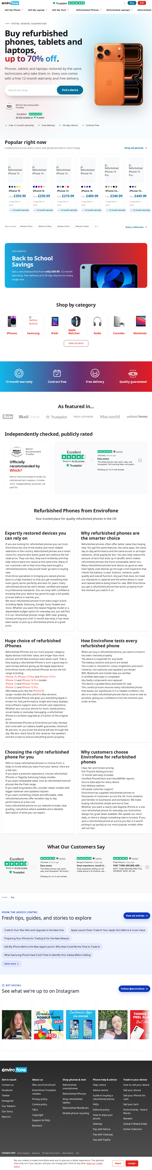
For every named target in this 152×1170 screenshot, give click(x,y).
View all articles (137, 915)
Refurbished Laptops (118, 9)
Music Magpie (23, 1153)
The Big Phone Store (51, 1153)
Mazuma (36, 1153)
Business (37, 1125)
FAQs (96, 1104)
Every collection (135, 227)
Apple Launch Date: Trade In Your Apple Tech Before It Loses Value (108, 930)
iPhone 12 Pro (30, 687)
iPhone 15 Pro (26, 226)
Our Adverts (8, 1106)
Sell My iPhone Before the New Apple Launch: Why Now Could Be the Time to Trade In (52, 946)
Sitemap (97, 1123)
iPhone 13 (11, 683)
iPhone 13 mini (82, 226)
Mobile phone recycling (76, 1113)
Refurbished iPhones (74, 1093)
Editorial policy (101, 1109)
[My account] (125, 3)
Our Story (7, 1111)
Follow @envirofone (134, 988)
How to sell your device (136, 1084)
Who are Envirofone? (44, 1084)
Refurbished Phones (87, 9)
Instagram (8, 1100)
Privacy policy (39, 1099)
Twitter (6, 1095)
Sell (142, 2)
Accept (131, 1163)
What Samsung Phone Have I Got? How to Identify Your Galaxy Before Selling (47, 955)
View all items (76, 343)
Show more (11, 963)
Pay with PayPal (101, 1139)
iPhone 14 (11, 680)
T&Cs (35, 1109)
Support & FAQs (41, 1120)
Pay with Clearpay (103, 1134)
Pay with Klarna (101, 1129)
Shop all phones (134, 148)
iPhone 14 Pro (63, 226)
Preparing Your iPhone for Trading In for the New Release (36, 938)
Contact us (8, 1084)
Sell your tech (130, 1104)
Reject (118, 1163)
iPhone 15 (11, 676)
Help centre (99, 1084)
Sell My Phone (12, 9)
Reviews (127, 1118)
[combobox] (8, 90)
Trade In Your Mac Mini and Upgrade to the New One (34, 930)
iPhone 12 (11, 687)
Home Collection (132, 1129)
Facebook (7, 1090)
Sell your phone (132, 1090)
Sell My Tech (59, 9)
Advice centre (100, 1090)
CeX (77, 1153)
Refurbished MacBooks (76, 1107)
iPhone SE (38, 690)
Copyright (37, 1115)
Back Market (67, 1153)
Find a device (70, 90)
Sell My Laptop (36, 9)
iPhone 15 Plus (44, 226)
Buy (132, 2)
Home (4, 897)
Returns (6, 1116)
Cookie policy (39, 1104)
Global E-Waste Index (135, 1123)
